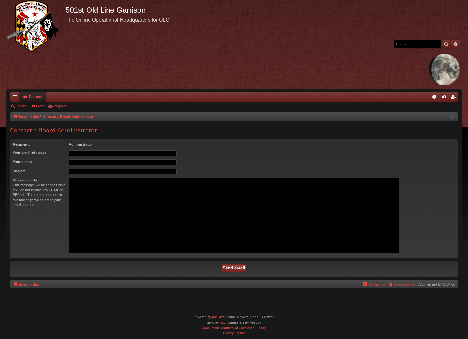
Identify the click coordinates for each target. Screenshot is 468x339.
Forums (35, 97)
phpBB (217, 317)
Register (60, 106)
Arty (222, 322)
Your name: (22, 162)
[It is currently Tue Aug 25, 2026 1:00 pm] (452, 117)
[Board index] (36, 26)
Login (40, 106)
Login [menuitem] (445, 98)
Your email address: (29, 152)
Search (21, 106)
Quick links (15, 98)
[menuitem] (434, 97)
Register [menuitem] (454, 98)
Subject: (20, 171)
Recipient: (21, 144)
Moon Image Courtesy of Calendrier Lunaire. (234, 327)
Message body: (25, 180)
